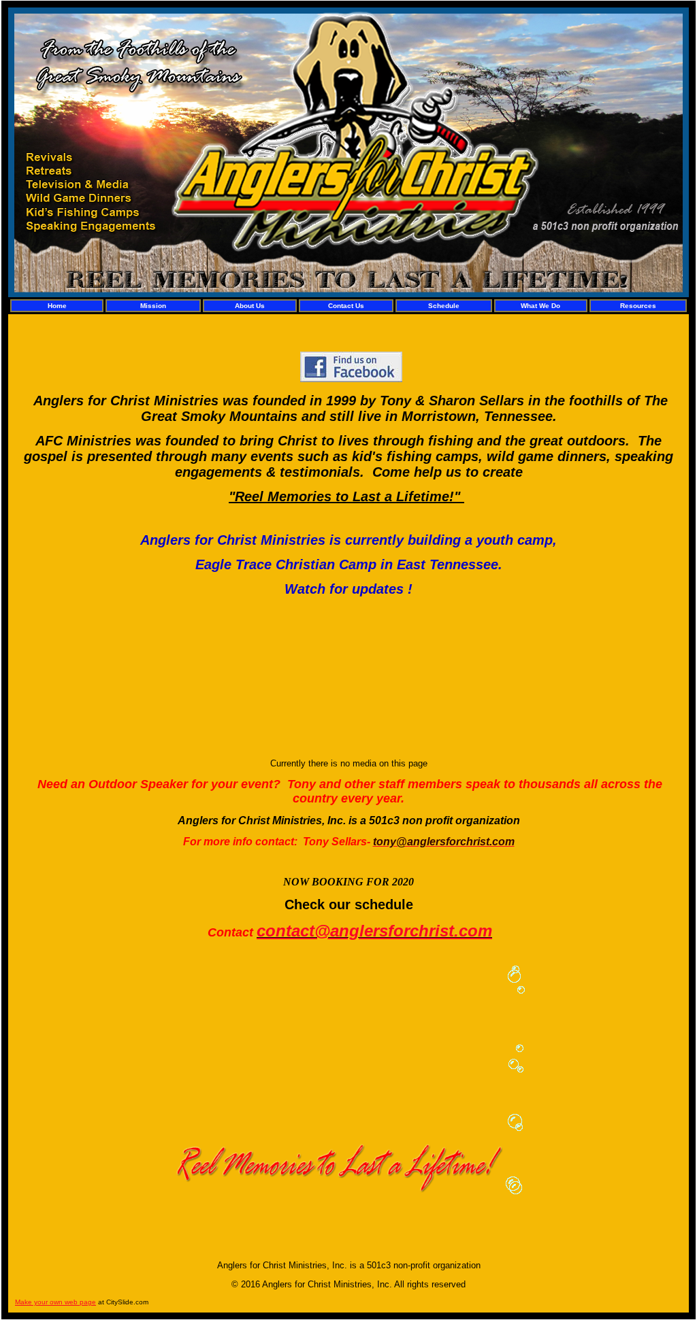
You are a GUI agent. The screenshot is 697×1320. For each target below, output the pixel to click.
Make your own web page (55, 1302)
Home (57, 305)
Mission (153, 305)
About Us (250, 305)
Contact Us (346, 305)
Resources (638, 305)
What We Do (540, 305)
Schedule (443, 305)
